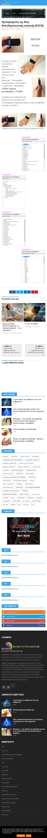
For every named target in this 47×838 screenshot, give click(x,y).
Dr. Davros (26, 501)
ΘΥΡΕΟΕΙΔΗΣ (7, 480)
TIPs (19, 505)
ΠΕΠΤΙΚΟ (19, 484)
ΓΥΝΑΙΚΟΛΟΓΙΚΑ (31, 470)
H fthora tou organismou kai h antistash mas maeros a (36, 351)
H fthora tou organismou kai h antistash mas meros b (11, 350)
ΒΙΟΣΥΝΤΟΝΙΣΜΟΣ (17, 470)
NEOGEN (5, 505)
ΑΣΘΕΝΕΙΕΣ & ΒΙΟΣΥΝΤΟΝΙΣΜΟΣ (13, 460)
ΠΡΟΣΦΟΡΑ (19, 487)
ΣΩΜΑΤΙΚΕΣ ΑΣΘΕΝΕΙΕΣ (10, 494)
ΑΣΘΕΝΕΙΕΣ (35, 456)
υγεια (12, 498)
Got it (28, 835)
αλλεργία (5, 456)
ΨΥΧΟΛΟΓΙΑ (21, 498)
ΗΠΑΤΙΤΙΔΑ (32, 477)
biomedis (30, 498)
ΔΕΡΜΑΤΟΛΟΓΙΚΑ (8, 474)
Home (7, 13)
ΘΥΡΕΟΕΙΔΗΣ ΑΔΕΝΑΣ (20, 480)
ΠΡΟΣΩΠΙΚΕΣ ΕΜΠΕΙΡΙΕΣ (33, 487)
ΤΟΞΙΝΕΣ (5, 498)
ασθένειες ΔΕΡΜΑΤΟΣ (9, 463)
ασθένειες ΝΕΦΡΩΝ (23, 467)
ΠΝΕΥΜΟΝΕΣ (29, 484)
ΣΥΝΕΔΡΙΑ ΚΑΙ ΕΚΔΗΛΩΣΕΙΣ (11, 491)
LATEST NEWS (36, 501)
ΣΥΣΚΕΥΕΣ (25, 491)
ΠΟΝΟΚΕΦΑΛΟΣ (8, 487)
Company (39, 498)
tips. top (25, 505)
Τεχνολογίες (35, 494)
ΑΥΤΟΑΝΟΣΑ (36, 467)
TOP (14, 13)
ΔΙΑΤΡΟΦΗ (19, 474)
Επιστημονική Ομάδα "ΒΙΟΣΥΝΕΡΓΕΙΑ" (14, 477)
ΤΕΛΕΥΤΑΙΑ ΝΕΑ (24, 494)
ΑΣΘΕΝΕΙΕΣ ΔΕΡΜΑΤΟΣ (33, 460)
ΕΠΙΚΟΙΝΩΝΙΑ (30, 474)
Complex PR (6, 501)
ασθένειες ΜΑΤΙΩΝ (9, 467)
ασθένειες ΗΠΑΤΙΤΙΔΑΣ (26, 463)
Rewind (13, 505)
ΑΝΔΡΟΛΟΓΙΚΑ (24, 456)
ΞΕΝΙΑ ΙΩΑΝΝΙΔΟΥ (8, 484)
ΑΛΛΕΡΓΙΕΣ (14, 456)
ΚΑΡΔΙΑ (32, 480)
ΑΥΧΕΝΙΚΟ (6, 470)
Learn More (21, 835)
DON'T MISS (16, 501)
